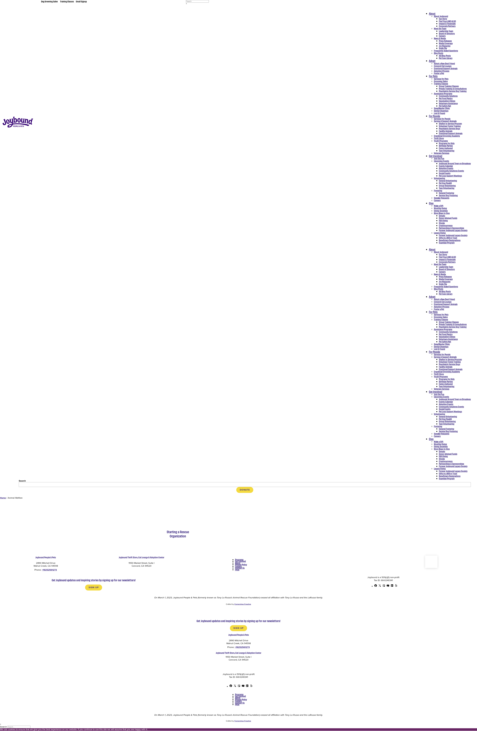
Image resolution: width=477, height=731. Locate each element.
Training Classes (67, 1)
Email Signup (81, 1)
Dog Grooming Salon (49, 1)
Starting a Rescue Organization (178, 534)
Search (22, 480)
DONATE (245, 489)
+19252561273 (49, 569)
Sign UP (94, 587)
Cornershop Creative (242, 604)
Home (3, 497)
